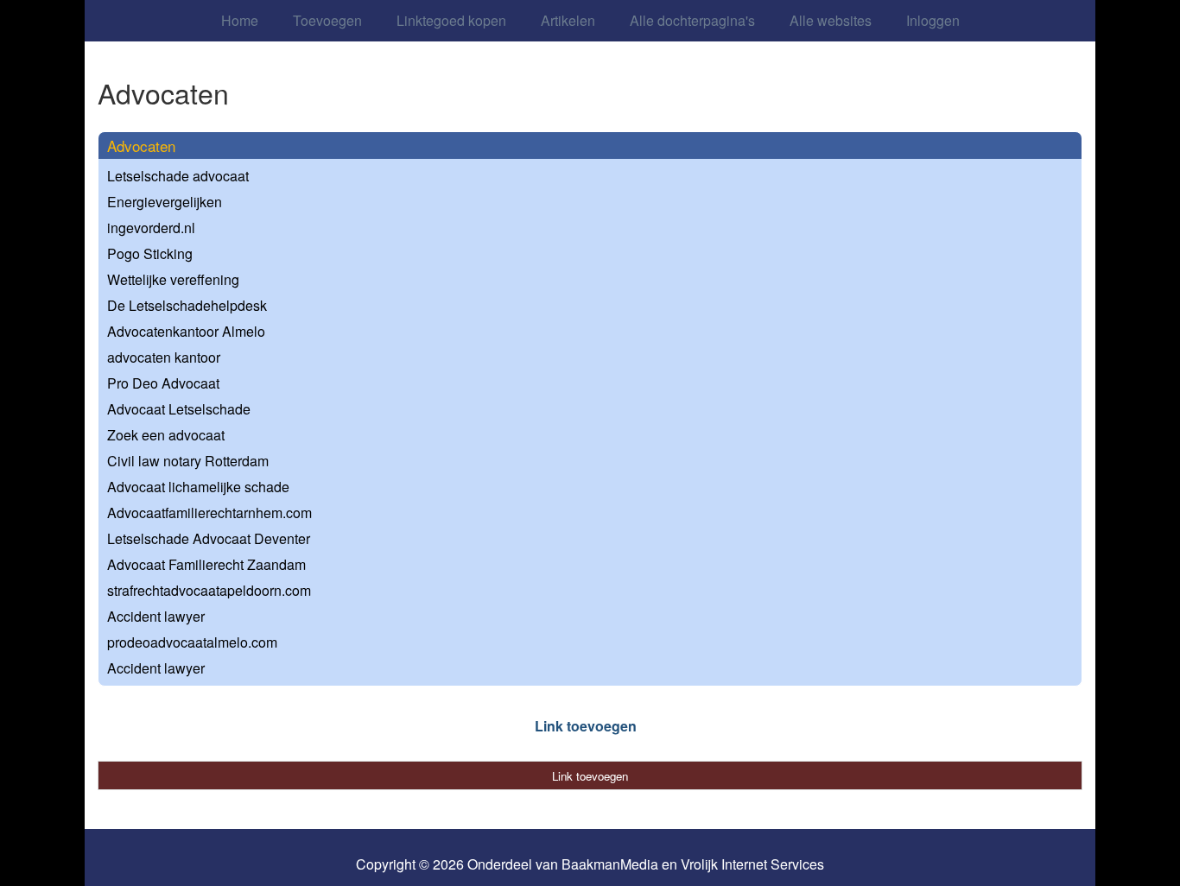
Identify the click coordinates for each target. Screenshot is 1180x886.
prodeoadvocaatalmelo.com (192, 642)
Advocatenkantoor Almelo (186, 331)
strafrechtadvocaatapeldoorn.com (209, 590)
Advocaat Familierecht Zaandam (206, 564)
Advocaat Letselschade (179, 409)
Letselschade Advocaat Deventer (208, 538)
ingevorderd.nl (151, 227)
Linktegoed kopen (451, 20)
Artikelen (568, 20)
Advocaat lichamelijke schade (198, 487)
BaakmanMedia (609, 864)
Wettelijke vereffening (173, 279)
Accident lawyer (156, 616)
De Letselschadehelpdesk (187, 305)
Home (239, 20)
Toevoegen (327, 20)
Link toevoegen (586, 726)
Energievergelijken (164, 202)
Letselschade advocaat (178, 176)
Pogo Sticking (150, 253)
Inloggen (933, 20)
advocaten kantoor (163, 357)
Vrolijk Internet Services (752, 864)
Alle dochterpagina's (692, 20)
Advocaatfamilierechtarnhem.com (209, 512)
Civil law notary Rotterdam (188, 461)
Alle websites (831, 20)
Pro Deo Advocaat (163, 383)
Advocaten (141, 145)
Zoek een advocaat (166, 435)
